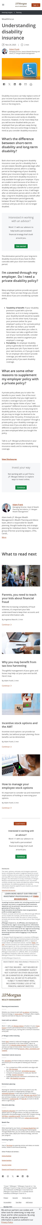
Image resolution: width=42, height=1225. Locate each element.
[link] (6, 508)
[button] (40, 1209)
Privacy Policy (7, 1222)
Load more (20, 823)
